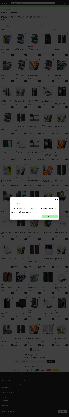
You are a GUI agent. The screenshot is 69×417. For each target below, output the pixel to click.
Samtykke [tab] (18, 203)
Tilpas (34, 216)
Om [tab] (50, 203)
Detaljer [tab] (34, 203)
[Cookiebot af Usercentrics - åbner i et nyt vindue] (53, 199)
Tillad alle (50, 216)
